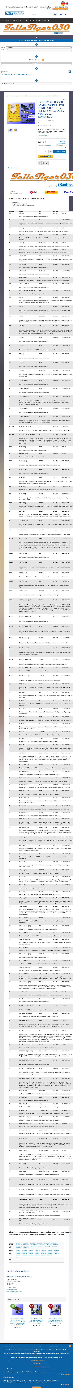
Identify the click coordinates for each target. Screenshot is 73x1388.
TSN (36, 59)
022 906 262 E (18, 1243)
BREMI (7, 20)
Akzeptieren (66, 1374)
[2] (45, 156)
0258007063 (43, 1252)
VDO (26, 20)
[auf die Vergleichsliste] (43, 163)
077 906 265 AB (25, 1243)
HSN (30, 59)
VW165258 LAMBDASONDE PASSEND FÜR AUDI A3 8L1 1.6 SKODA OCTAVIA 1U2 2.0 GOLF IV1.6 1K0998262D (17, 1321)
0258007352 (31, 1252)
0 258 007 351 (37, 1250)
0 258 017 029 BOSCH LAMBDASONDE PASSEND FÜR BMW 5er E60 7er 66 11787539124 (55, 1321)
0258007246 (56, 1252)
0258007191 (43, 1255)
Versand (49, 145)
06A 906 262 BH (54, 1243)
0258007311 (18, 1252)
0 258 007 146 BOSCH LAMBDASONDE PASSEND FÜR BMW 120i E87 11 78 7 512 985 (36, 1321)
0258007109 (44, 1250)
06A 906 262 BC (19, 1246)
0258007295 (24, 1253)
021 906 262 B (46, 1243)
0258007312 (50, 1252)
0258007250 (37, 1252)
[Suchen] (55, 14)
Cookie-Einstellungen (36, 1360)
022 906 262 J (47, 1246)
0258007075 (56, 1250)
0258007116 (31, 1250)
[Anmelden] (60, 14)
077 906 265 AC (26, 1247)
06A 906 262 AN (26, 1244)
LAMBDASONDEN (16, 20)
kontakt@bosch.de (12, 1289)
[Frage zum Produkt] (47, 163)
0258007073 (24, 1252)
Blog (66, 7)
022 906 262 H (41, 1244)
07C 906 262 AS (34, 1244)
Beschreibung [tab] (12, 168)
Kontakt (49, 9)
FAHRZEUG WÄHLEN (36, 63)
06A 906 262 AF (33, 1246)
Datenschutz (36, 1363)
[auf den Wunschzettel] (40, 163)
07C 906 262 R (39, 1243)
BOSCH (32, 20)
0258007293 (43, 1253)
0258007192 (37, 1255)
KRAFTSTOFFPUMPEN (42, 20)
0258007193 (24, 1255)
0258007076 (50, 1255)
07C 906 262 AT (19, 1244)
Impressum (36, 1366)
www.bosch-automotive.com (14, 1291)
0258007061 (18, 1253)
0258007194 (18, 1255)
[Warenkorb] (66, 14)
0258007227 (50, 1253)
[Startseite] (7, 96)
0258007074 (24, 1250)
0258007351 (50, 1250)
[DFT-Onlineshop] (14, 13)
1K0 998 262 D (54, 1246)
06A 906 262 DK (48, 1244)
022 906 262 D (32, 1243)
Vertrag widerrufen (60, 9)
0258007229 (31, 1253)
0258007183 (18, 1250)
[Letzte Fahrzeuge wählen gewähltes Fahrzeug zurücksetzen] (36, 83)
